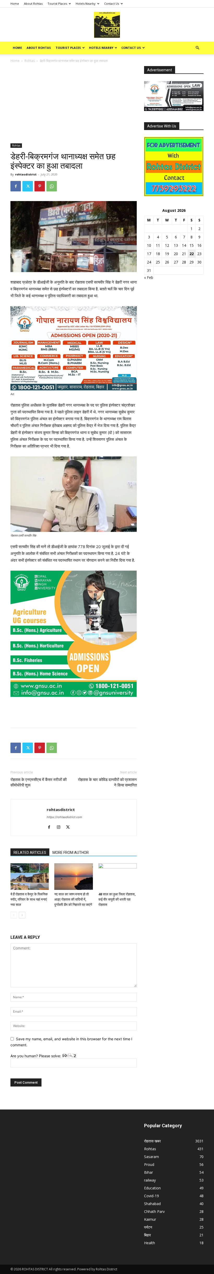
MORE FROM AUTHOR (70, 852)
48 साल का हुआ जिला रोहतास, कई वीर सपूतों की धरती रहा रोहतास (116, 899)
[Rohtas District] (107, 25)
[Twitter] (27, 186)
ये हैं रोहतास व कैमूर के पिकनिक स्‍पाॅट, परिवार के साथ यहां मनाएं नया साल (29, 899)
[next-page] (22, 915)
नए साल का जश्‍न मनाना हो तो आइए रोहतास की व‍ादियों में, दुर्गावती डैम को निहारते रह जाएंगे (73, 899)
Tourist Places (57, 3)
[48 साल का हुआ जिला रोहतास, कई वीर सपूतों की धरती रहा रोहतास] (117, 876)
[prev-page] (13, 915)
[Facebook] (15, 186)
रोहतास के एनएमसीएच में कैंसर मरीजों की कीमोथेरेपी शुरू (38, 782)
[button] (197, 47)
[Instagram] (60, 827)
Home (14, 3)
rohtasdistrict (26, 174)
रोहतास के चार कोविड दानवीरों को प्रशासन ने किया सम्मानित (107, 782)
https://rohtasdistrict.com (64, 817)
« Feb (148, 277)
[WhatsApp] (51, 186)
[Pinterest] (39, 186)
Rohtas (30, 60)
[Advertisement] (73, 104)
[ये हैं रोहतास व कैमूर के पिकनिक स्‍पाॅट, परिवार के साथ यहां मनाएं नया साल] (29, 876)
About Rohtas (33, 3)
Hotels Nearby (86, 3)
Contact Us (111, 3)
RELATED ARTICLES (30, 852)
